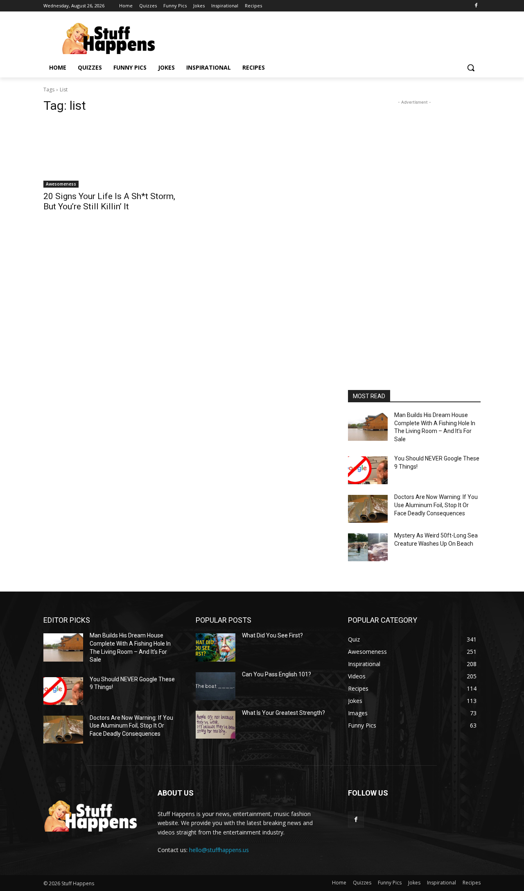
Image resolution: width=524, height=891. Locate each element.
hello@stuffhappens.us (219, 850)
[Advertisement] (414, 229)
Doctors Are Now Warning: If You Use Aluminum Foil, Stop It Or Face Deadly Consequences (436, 505)
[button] (471, 67)
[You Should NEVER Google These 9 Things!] (368, 470)
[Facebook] (476, 6)
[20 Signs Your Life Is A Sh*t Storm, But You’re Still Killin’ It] (109, 154)
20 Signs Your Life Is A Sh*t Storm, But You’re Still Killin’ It (109, 201)
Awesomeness (61, 184)
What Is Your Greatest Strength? (283, 713)
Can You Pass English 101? (276, 674)
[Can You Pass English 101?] (215, 686)
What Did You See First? (272, 635)
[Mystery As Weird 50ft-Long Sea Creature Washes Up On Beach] (368, 547)
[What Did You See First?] (215, 647)
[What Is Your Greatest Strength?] (215, 725)
